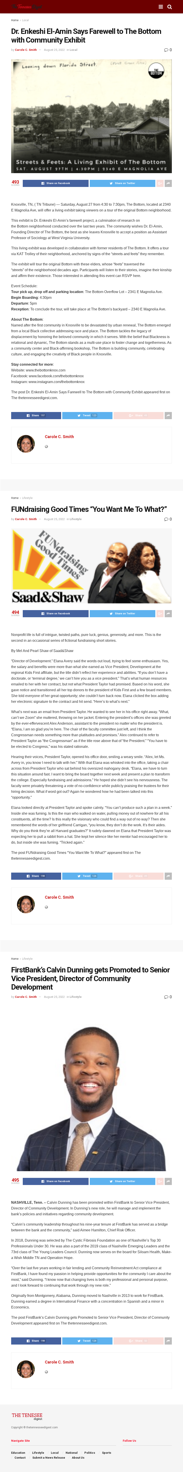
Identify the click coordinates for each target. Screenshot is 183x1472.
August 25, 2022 (54, 49)
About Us (78, 1457)
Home (15, 20)
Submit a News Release (48, 1457)
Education (18, 1452)
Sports (106, 1452)
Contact (20, 1457)
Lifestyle (27, 498)
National (72, 1452)
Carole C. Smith (26, 49)
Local (25, 20)
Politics (89, 1452)
